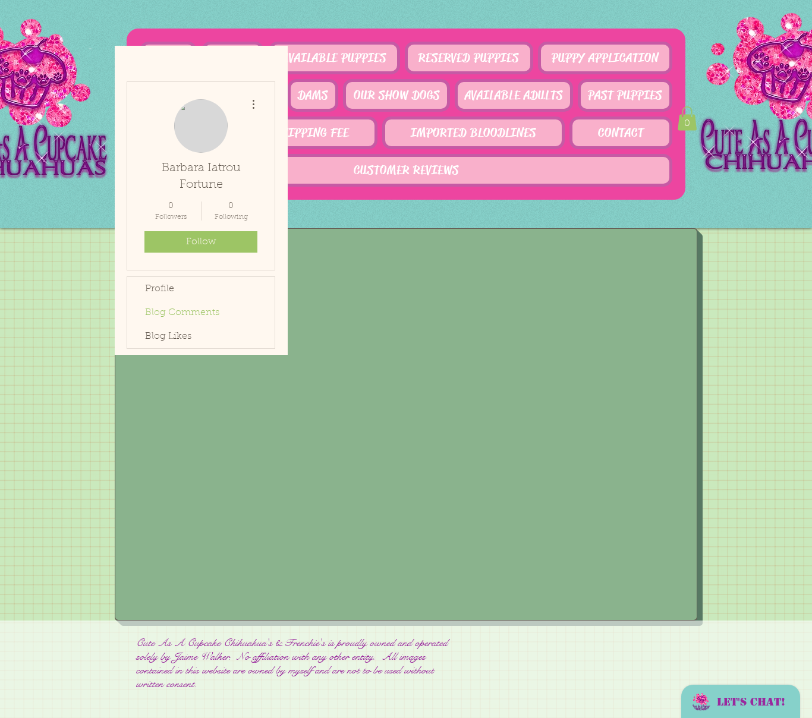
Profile (159, 289)
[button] (687, 118)
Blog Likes (168, 336)
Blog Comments (182, 312)
